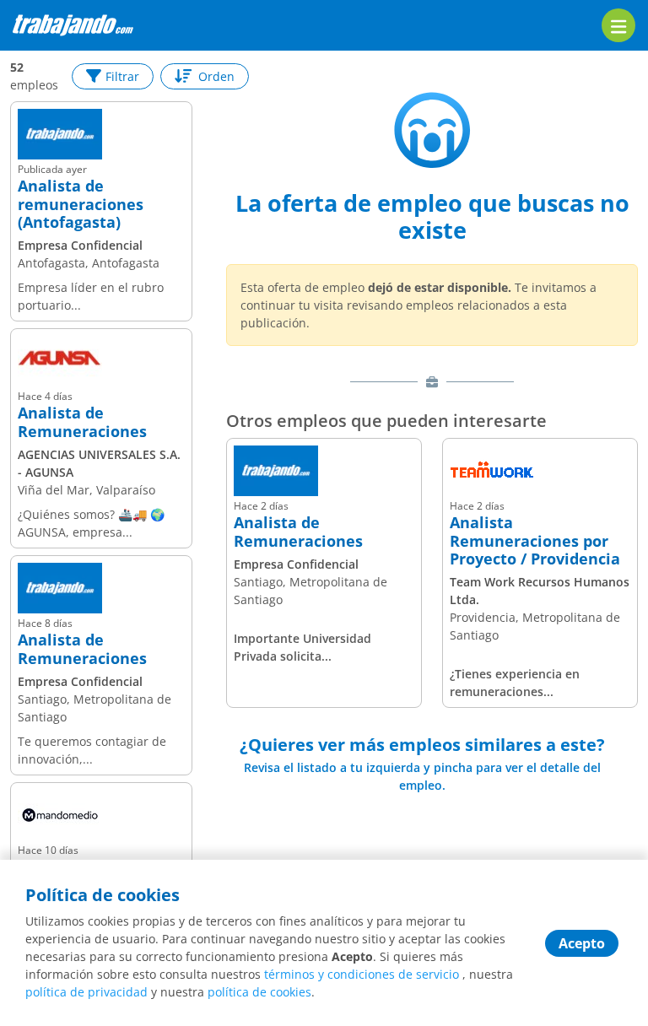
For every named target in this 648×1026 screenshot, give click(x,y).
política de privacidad (86, 992)
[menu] (618, 25)
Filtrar (122, 76)
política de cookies (259, 992)
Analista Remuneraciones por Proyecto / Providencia (535, 541)
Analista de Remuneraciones (82, 422)
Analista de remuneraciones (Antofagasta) (80, 204)
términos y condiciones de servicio (361, 974)
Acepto (582, 943)
